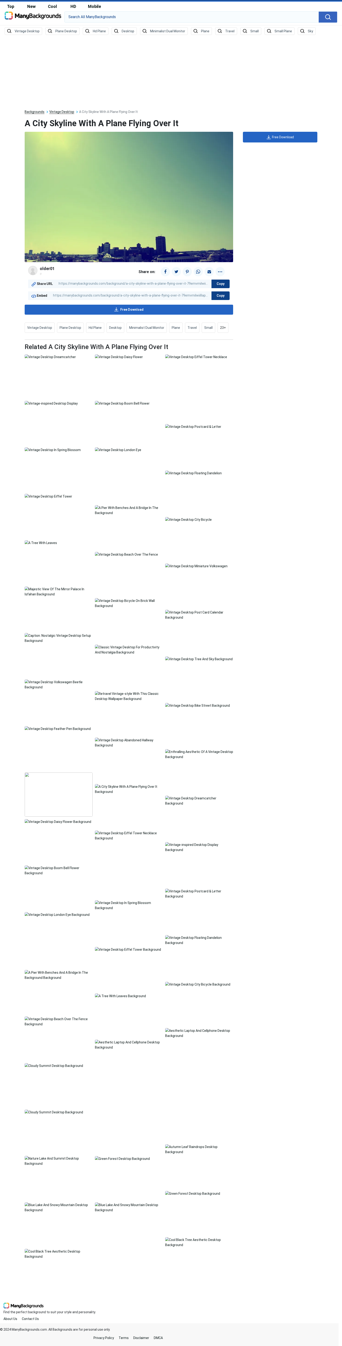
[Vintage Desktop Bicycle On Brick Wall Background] (129, 603)
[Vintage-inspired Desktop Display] (51, 403)
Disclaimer (141, 1338)
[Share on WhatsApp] (198, 271)
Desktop (115, 328)
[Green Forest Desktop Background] (122, 1158)
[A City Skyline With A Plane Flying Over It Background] (129, 789)
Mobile (94, 6)
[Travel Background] (226, 31)
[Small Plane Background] (279, 31)
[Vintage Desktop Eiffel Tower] (48, 496)
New (31, 6)
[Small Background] (251, 31)
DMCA (158, 1338)
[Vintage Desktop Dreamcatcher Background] (199, 800)
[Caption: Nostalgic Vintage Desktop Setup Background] (59, 638)
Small (208, 328)
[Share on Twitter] (176, 271)
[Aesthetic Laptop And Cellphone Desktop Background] (199, 1033)
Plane (176, 328)
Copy (221, 284)
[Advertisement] (171, 72)
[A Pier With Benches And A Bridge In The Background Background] (59, 975)
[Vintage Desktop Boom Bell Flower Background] (59, 870)
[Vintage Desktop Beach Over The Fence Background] (59, 1021)
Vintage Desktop (61, 112)
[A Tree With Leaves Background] (120, 996)
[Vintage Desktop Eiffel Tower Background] (128, 949)
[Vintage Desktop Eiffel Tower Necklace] (196, 357)
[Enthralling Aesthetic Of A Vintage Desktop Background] (199, 754)
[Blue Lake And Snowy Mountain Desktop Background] (59, 1207)
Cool (52, 6)
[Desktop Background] (124, 31)
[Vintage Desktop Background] (23, 31)
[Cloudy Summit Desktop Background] (54, 1065)
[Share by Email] (209, 271)
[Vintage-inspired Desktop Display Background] (199, 847)
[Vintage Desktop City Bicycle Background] (197, 984)
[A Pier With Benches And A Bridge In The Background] (129, 510)
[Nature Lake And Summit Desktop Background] (59, 1161)
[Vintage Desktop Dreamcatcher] (50, 357)
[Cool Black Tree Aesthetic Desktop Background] (199, 1242)
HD (73, 6)
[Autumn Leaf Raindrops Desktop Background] (199, 1149)
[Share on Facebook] (165, 271)
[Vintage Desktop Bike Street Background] (197, 705)
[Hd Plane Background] (95, 31)
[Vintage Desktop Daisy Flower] (119, 357)
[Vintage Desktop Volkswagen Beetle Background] (59, 684)
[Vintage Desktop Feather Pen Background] (58, 728)
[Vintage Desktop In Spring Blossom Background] (129, 905)
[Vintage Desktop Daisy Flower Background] (58, 821)
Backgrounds (34, 112)
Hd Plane (95, 328)
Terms (124, 1338)
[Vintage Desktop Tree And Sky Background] (199, 659)
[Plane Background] (201, 31)
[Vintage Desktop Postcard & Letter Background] (199, 893)
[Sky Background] (306, 31)
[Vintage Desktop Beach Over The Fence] (126, 554)
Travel (192, 328)
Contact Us (30, 1319)
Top (10, 6)
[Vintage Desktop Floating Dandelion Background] (199, 940)
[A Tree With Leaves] (41, 542)
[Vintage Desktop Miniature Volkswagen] (196, 566)
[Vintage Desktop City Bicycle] (188, 519)
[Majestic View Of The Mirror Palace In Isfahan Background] (59, 591)
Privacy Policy (104, 1338)
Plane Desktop (70, 328)
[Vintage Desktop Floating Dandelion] (193, 473)
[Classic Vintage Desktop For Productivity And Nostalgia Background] (129, 649)
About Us (10, 1319)
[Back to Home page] (33, 17)
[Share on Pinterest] (187, 271)
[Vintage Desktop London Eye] (118, 450)
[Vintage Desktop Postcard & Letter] (193, 426)
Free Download (132, 309)
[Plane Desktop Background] (62, 31)
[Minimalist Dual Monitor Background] (164, 31)
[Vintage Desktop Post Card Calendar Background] (199, 615)
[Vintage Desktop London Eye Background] (57, 914)
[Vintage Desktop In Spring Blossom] (53, 450)
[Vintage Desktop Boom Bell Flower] (122, 403)
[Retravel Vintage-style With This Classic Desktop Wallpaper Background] (129, 696)
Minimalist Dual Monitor (146, 328)
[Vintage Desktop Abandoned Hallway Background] (129, 742)
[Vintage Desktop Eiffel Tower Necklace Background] (129, 835)
